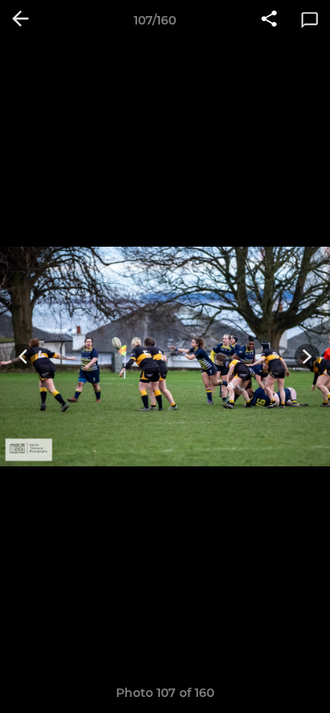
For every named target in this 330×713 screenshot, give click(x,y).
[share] (269, 20)
